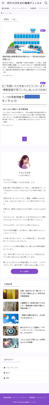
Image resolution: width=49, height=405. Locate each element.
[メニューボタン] (3, 3)
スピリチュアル (12, 367)
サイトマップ (41, 397)
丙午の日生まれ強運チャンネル (24, 3)
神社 (8, 378)
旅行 (8, 372)
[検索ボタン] (46, 3)
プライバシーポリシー (20, 397)
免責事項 (32, 397)
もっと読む (24, 271)
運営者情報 (7, 397)
